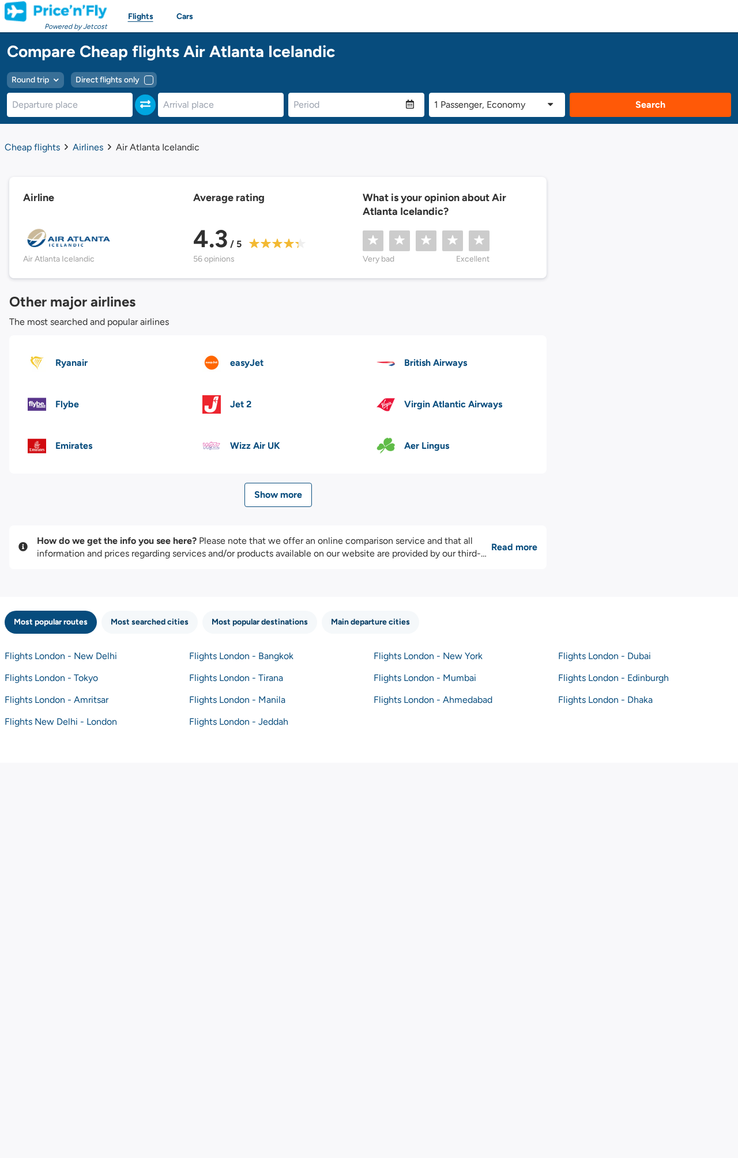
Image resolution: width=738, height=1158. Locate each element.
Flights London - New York (428, 655)
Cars (184, 16)
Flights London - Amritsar (56, 699)
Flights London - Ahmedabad (433, 699)
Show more (278, 494)
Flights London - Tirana (236, 677)
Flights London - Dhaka (605, 699)
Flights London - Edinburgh (613, 677)
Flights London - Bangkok (241, 655)
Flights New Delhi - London (61, 721)
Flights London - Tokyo (51, 677)
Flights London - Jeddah (238, 721)
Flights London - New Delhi (61, 655)
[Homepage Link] (56, 11)
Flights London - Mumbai (425, 677)
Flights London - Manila (237, 699)
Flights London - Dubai (604, 655)
